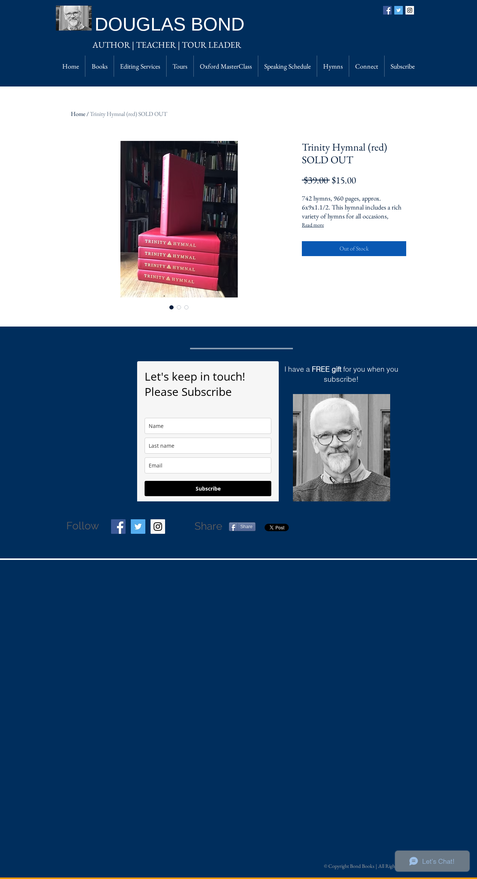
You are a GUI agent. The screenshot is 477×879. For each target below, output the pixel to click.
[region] (341, 447)
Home (78, 114)
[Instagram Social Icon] (409, 10)
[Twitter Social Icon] (138, 526)
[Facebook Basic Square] (387, 10)
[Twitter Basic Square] (398, 10)
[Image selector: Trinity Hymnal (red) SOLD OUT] (171, 307)
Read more (313, 224)
